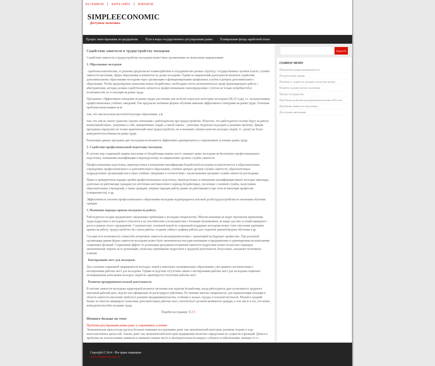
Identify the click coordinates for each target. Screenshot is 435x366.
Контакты (145, 4)
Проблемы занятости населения (298, 106)
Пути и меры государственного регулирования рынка (179, 39)
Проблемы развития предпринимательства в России (310, 100)
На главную (94, 4)
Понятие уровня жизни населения (299, 87)
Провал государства (291, 94)
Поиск (341, 51)
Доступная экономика (292, 112)
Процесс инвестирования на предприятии (112, 39)
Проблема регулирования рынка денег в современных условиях (127, 325)
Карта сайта (121, 4)
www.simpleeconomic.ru (105, 356)
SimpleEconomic (123, 17)
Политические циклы (292, 75)
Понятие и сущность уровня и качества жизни (307, 81)
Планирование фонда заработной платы (245, 39)
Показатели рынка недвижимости (299, 69)
